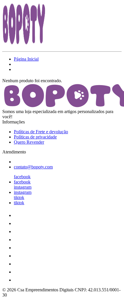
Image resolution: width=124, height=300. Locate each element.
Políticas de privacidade (35, 136)
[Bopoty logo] (24, 44)
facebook (22, 176)
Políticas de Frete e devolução (41, 131)
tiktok (19, 197)
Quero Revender (29, 142)
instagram (22, 187)
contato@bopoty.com (33, 166)
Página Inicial (26, 59)
